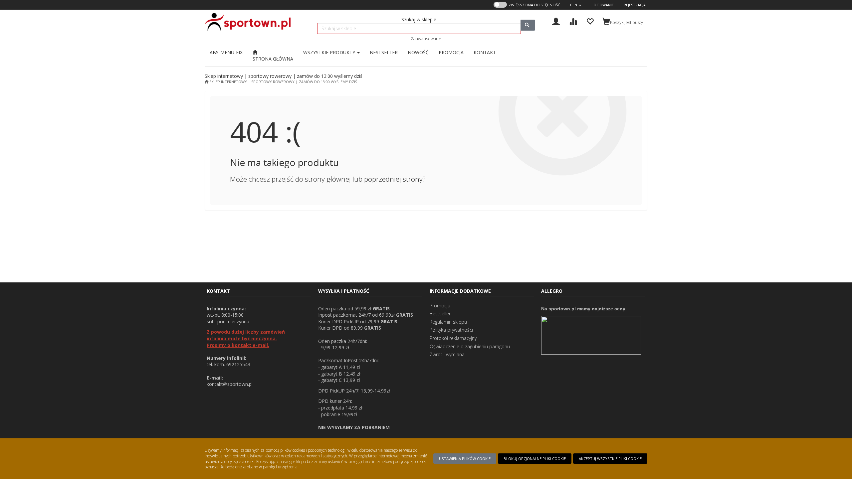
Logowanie (602, 4)
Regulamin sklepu (448, 322)
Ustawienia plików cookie (465, 458)
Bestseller (440, 313)
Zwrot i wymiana (447, 354)
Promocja (440, 305)
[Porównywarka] (573, 20)
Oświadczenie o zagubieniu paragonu (470, 346)
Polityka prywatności (451, 330)
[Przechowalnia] (590, 20)
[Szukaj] (528, 25)
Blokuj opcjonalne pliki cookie (535, 458)
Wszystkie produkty (329, 52)
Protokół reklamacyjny (453, 338)
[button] (575, 5)
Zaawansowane (426, 39)
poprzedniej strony (393, 179)
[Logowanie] (556, 20)
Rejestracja (635, 4)
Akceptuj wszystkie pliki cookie (610, 458)
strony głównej (328, 179)
